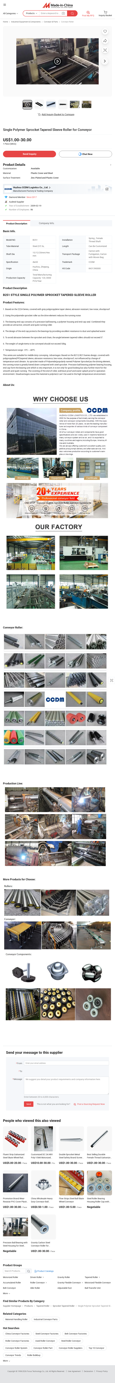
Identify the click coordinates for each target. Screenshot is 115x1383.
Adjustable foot (65, 1287)
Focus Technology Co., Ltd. (38, 1371)
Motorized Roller (10, 1277)
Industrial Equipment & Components (26, 21)
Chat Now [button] (87, 154)
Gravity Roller (64, 1277)
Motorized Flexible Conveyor (98, 1282)
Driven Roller (36, 1277)
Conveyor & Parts (51, 21)
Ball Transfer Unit (93, 1287)
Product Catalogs (45, 1271)
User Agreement (74, 1371)
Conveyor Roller (67, 21)
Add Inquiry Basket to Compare (58, 114)
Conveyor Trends (13, 1355)
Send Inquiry (29, 154)
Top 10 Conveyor (96, 1348)
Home (5, 21)
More (5, 1360)
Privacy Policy (102, 1371)
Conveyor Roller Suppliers (70, 1348)
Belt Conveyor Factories (76, 1333)
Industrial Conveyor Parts (46, 1319)
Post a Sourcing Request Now (89, 1104)
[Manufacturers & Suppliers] (58, 5)
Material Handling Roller (16, 1319)
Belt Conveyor (9, 1287)
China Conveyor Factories (17, 1333)
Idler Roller (35, 1287)
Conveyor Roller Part (43, 1348)
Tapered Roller (91, 1277)
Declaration (88, 1371)
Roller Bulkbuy (33, 1355)
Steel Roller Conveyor (71, 1340)
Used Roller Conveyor (45, 1340)
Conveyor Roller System (16, 1348)
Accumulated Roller (12, 1282)
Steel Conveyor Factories (46, 1333)
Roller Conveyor (37, 1282)
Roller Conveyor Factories (17, 1340)
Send (28, 1104)
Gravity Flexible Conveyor (69, 1282)
